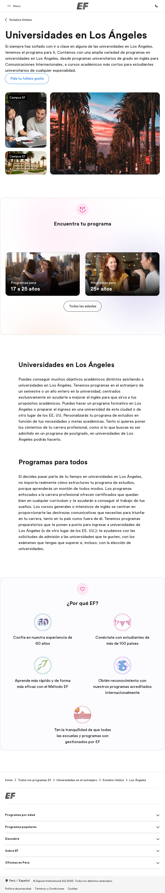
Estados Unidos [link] (113, 780)
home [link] (9, 780)
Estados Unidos (20, 19)
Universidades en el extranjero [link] (77, 780)
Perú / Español (19, 880)
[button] (14, 6)
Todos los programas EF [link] (34, 780)
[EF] (83, 6)
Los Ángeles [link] (137, 780)
